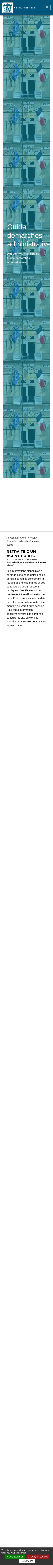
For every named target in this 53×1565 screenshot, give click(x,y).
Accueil (12, 253)
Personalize (27, 1561)
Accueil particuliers (17, 537)
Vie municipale (28, 253)
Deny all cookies (39, 1556)
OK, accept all (15, 1556)
